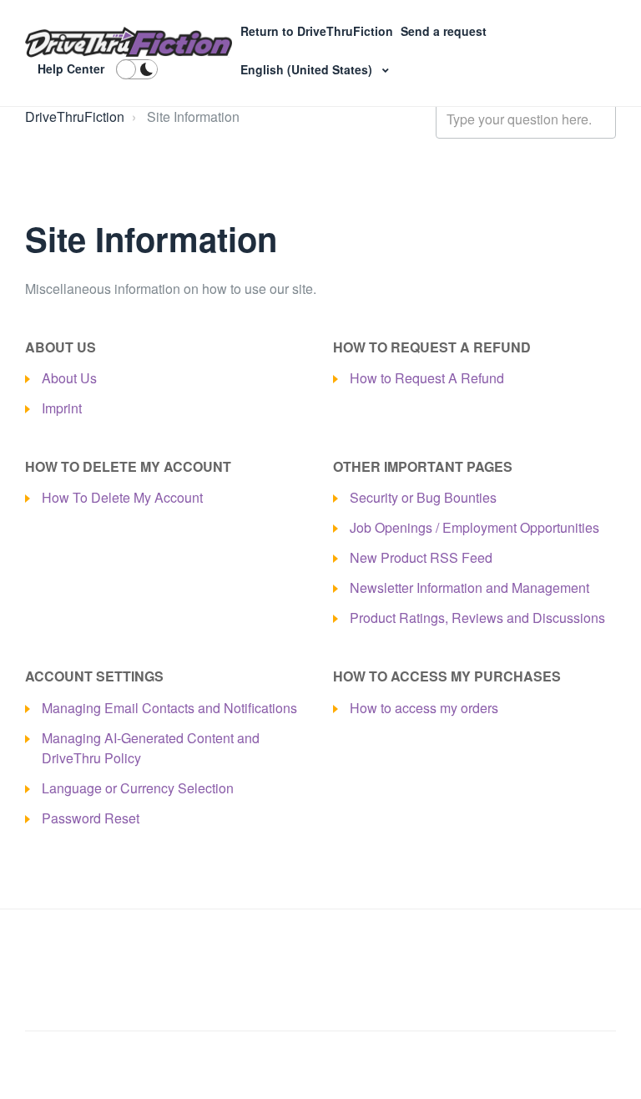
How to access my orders (424, 707)
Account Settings (94, 676)
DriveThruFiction (74, 116)
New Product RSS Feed (421, 557)
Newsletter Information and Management (469, 587)
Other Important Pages (422, 466)
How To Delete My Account (128, 466)
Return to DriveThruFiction (318, 31)
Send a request (444, 31)
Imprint (62, 408)
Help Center (71, 68)
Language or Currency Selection (138, 788)
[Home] (128, 42)
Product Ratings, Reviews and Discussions (477, 617)
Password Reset (90, 818)
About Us (60, 347)
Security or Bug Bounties (423, 497)
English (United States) (308, 69)
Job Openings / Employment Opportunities (474, 527)
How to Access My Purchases (447, 676)
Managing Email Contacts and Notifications (169, 707)
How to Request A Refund (432, 347)
